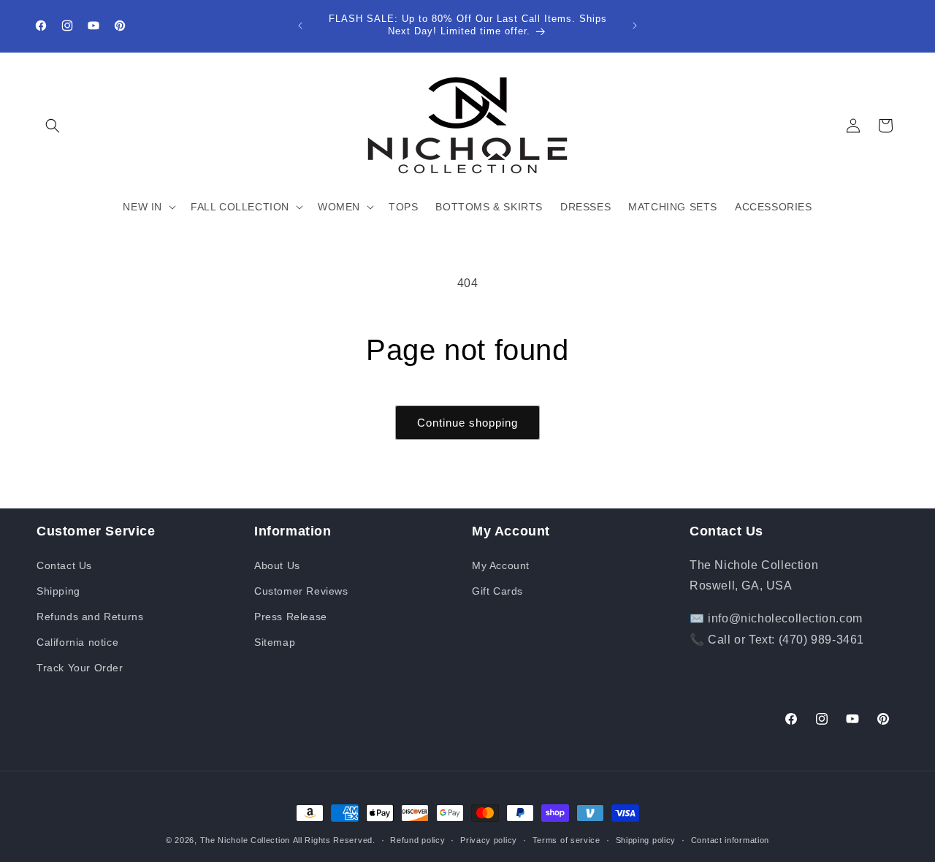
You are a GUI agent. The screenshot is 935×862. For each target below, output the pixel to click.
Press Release (290, 616)
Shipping (58, 591)
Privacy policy (488, 839)
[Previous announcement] (300, 25)
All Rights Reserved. (334, 840)
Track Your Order (80, 668)
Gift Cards (497, 591)
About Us (277, 565)
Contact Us (64, 565)
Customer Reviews (301, 591)
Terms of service (566, 839)
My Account (501, 565)
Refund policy (417, 839)
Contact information (730, 839)
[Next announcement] (635, 25)
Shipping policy (646, 839)
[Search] (53, 126)
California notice (77, 642)
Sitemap (274, 642)
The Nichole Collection (245, 840)
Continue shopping (467, 422)
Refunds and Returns (90, 616)
